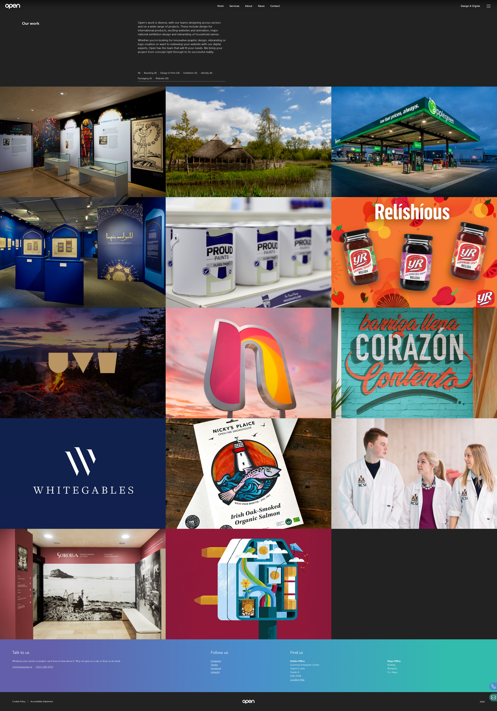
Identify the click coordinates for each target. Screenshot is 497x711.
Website (162, 78)
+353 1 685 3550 (44, 667)
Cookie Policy (18, 701)
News (261, 6)
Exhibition (190, 73)
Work (220, 6)
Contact (275, 6)
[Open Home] (12, 7)
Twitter (214, 664)
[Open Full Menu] (488, 6)
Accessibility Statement (42, 701)
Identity (206, 73)
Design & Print (170, 73)
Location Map (297, 679)
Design (234, 22)
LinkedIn (215, 672)
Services (234, 6)
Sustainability (249, 11)
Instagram (216, 661)
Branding (150, 73)
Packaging (145, 78)
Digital (234, 17)
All (139, 73)
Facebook (216, 668)
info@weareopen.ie (22, 667)
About (248, 6)
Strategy (234, 11)
